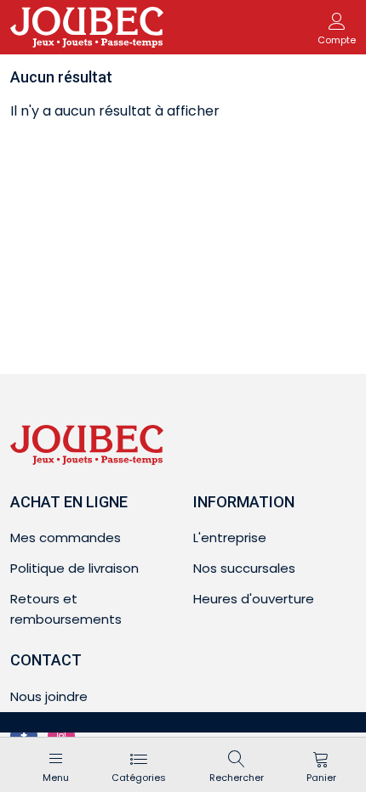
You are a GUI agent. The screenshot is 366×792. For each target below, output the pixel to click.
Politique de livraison (74, 568)
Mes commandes (65, 537)
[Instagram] (61, 736)
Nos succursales (244, 568)
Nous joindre (49, 696)
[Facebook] (23, 736)
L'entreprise (229, 537)
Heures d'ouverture (253, 599)
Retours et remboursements (66, 609)
